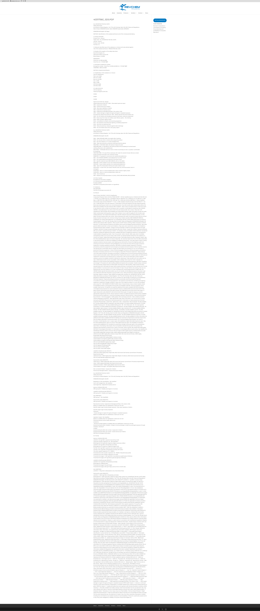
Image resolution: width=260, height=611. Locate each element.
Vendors (133, 13)
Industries (119, 13)
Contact (140, 13)
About (113, 13)
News (146, 13)
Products (125, 13)
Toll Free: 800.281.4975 (160, 20)
